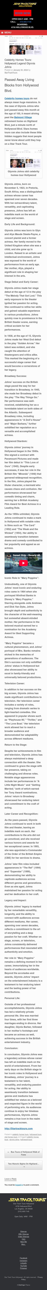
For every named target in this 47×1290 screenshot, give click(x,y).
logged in (19, 1185)
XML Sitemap (23, 1234)
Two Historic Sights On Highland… (23, 1165)
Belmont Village (23, 117)
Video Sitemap (23, 1236)
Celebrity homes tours (17, 98)
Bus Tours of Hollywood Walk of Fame (24, 1153)
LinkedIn (23, 1263)
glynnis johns (14, 1139)
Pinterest (23, 1268)
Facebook (23, 1258)
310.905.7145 (25, 21)
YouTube (23, 1265)
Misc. (23, 1244)
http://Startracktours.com (19, 1128)
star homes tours (11, 1137)
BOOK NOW (22, 13)
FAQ (23, 1239)
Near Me (23, 1241)
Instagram (23, 1260)
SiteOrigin (21, 1285)
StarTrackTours (11, 72)
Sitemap (23, 1231)
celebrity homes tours (20, 1134)
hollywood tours (35, 1134)
